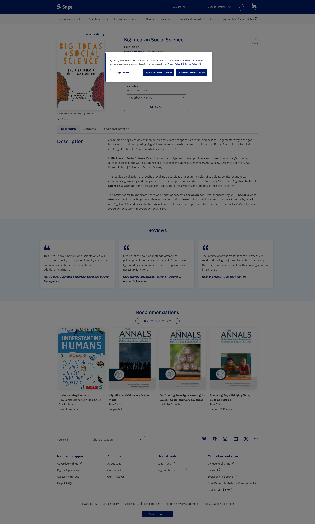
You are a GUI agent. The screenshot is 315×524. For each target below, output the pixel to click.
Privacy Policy (174, 64)
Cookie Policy (191, 64)
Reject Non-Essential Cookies (158, 72)
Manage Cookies (121, 72)
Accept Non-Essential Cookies (191, 72)
